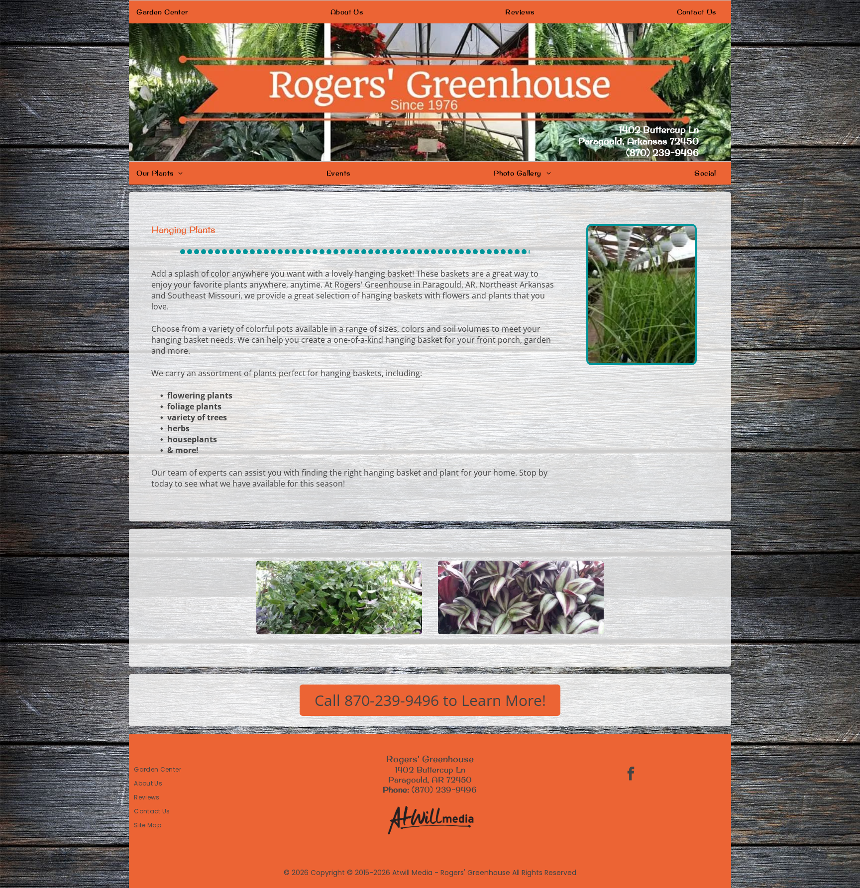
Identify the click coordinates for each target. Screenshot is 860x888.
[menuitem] (166, 11)
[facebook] (631, 775)
